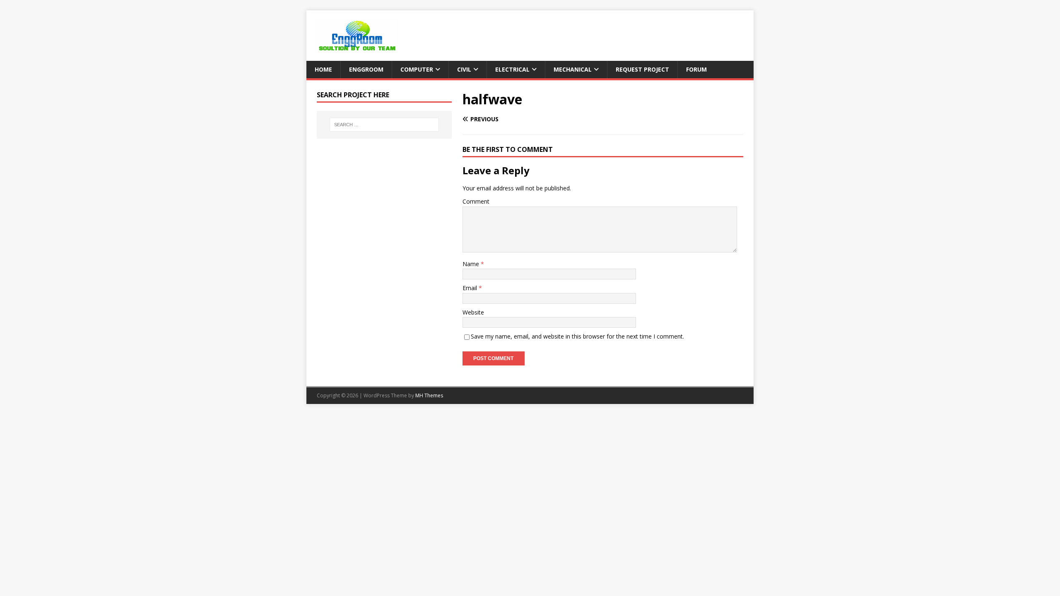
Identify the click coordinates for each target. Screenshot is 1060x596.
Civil (464, 69)
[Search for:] (384, 125)
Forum (696, 69)
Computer (416, 69)
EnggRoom (366, 69)
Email (471, 288)
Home (323, 69)
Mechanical (573, 69)
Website (473, 312)
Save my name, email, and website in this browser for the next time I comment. (577, 336)
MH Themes (429, 395)
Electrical (512, 69)
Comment (476, 201)
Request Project (642, 69)
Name (472, 264)
